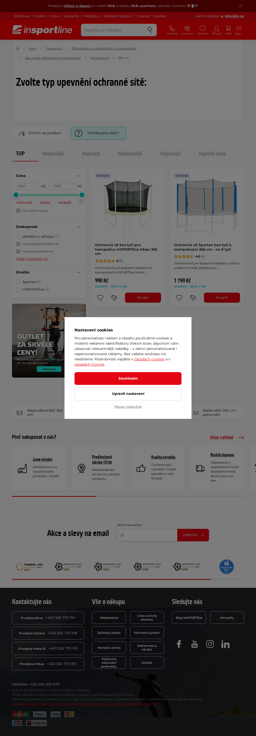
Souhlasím (128, 378)
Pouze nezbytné (128, 407)
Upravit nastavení (128, 393)
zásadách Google (89, 364)
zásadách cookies (149, 359)
